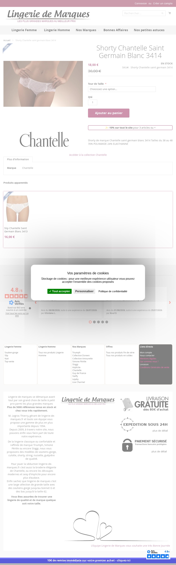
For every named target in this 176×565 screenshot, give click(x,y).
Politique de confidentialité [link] (112, 291)
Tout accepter (60, 291)
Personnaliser (84, 291)
